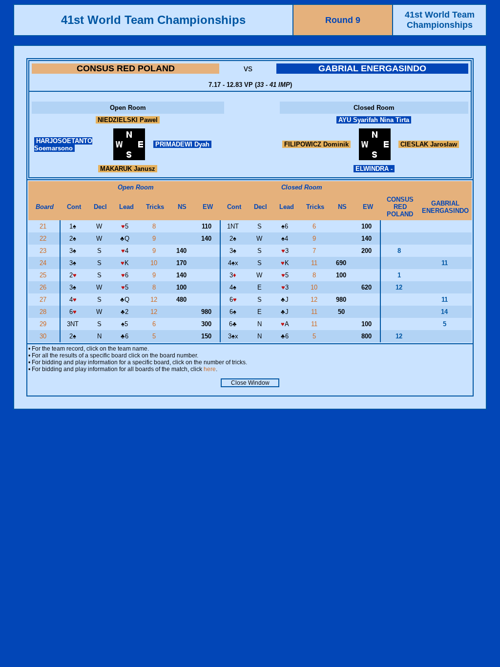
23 (44, 250)
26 (44, 287)
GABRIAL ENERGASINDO (372, 68)
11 (315, 263)
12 (154, 299)
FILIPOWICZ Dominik (316, 144)
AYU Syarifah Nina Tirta (373, 120)
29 (44, 324)
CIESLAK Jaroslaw (428, 144)
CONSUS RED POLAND (126, 68)
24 (44, 263)
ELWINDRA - (374, 168)
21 (44, 226)
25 (44, 275)
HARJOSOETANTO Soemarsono (63, 144)
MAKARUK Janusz (127, 168)
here (210, 369)
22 (44, 238)
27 (44, 299)
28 (44, 311)
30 (44, 336)
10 (154, 263)
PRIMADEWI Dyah (182, 144)
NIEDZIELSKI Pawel (128, 120)
